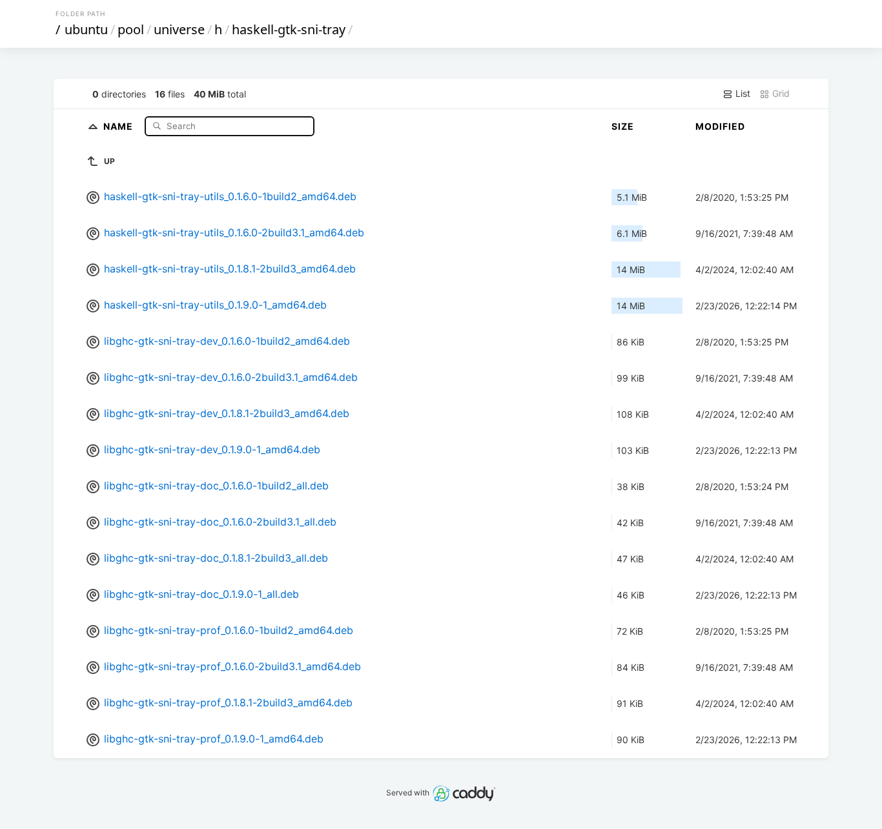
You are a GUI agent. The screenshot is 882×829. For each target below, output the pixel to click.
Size (622, 126)
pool (131, 29)
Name (119, 125)
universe (179, 29)
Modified (720, 126)
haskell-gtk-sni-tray (288, 29)
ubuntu (86, 29)
